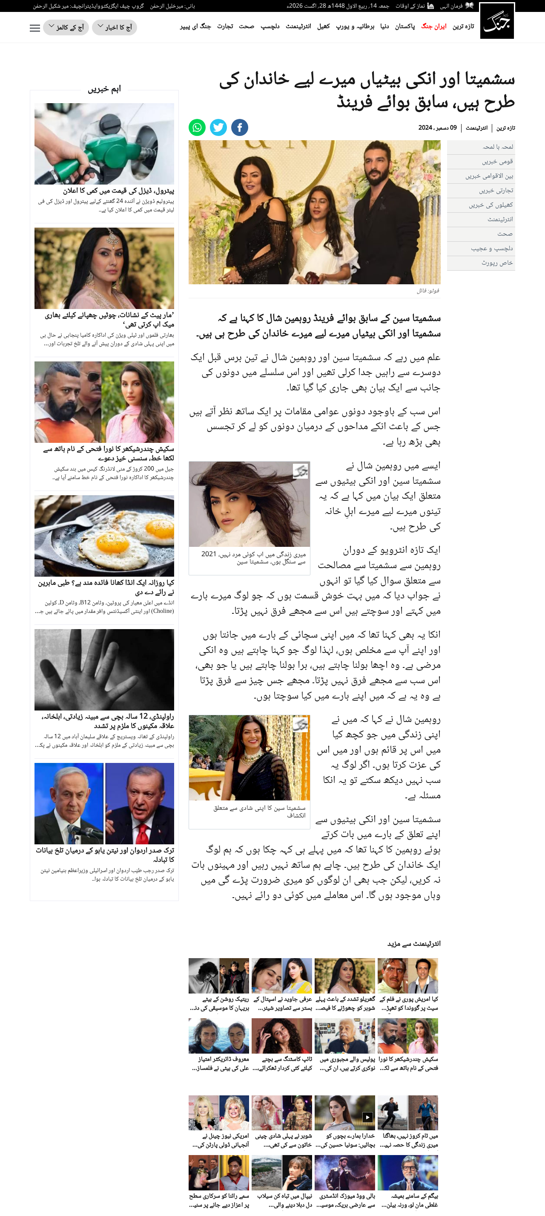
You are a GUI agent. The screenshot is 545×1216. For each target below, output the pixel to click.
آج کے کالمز (69, 28)
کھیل (323, 26)
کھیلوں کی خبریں (491, 205)
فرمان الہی (451, 6)
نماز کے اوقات (410, 6)
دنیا (384, 26)
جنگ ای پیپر (195, 26)
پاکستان (405, 26)
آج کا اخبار (118, 28)
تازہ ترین (463, 26)
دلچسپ (270, 26)
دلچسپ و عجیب (492, 248)
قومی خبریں (497, 162)
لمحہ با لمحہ (497, 147)
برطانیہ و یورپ (355, 26)
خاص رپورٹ (497, 263)
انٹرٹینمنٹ (298, 26)
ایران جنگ (434, 26)
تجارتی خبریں (496, 190)
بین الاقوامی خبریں (489, 176)
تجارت (225, 26)
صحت (247, 26)
